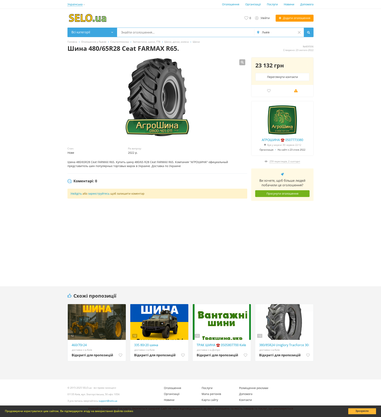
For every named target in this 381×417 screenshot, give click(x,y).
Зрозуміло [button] (362, 411)
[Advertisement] (282, 240)
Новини (289, 4)
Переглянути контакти (282, 77)
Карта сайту (210, 400)
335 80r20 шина (146, 345)
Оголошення (230, 4)
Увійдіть (76, 193)
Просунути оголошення (282, 193)
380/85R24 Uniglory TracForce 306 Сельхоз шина (285, 345)
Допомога (307, 4)
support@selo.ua (108, 401)
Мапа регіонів (211, 394)
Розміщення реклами (253, 388)
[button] (134, 411)
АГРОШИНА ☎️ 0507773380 (282, 140)
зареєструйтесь (99, 193)
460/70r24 (79, 345)
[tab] (82, 181)
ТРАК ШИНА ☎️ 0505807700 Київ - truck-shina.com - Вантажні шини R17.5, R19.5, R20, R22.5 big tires (223, 345)
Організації (253, 4)
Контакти (245, 400)
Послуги (272, 4)
